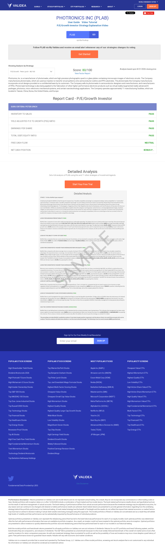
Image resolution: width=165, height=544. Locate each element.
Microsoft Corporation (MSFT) (103, 397)
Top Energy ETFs (134, 430)
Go (93, 34)
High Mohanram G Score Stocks (21, 382)
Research (95, 7)
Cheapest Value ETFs (136, 368)
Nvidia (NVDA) (96, 382)
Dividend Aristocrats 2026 (18, 373)
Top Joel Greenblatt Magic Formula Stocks (65, 382)
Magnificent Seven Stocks (58, 425)
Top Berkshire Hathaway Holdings (22, 458)
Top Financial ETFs (134, 420)
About (110, 7)
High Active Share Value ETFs (139, 387)
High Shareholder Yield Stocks (20, 368)
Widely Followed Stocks (57, 444)
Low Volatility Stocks (56, 420)
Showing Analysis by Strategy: (21, 66)
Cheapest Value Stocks (57, 392)
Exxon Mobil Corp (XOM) (100, 378)
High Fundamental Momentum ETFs (142, 406)
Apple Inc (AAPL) (97, 368)
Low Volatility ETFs (134, 382)
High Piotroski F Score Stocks (20, 378)
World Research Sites (147, 2)
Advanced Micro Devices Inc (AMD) (105, 425)
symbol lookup (82, 40)
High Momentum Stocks (57, 401)
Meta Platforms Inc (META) (102, 401)
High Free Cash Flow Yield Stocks (21, 439)
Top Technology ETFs (136, 416)
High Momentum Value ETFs (138, 401)
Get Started (84, 54)
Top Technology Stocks (17, 411)
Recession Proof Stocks (18, 430)
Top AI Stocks (13, 434)
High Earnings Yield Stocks (58, 434)
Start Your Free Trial (82, 184)
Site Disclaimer (82, 484)
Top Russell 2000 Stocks (18, 406)
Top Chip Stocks (54, 430)
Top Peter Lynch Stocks (57, 378)
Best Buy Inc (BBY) (98, 420)
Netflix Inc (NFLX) (97, 411)
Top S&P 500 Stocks (16, 392)
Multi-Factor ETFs (134, 411)
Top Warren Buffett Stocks (58, 368)
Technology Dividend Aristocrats (21, 453)
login (140, 6)
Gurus (37, 7)
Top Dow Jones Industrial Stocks (21, 401)
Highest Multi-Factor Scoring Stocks (62, 387)
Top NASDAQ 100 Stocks (18, 397)
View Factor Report (82, 73)
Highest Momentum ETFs (137, 373)
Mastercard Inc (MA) (99, 392)
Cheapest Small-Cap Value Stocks (61, 397)
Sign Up (101, 341)
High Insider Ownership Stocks (20, 387)
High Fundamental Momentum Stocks (23, 444)
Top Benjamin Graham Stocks (60, 373)
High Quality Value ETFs (136, 397)
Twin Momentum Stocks (18, 449)
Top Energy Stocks (15, 425)
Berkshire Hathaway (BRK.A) (102, 387)
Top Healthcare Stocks (17, 420)
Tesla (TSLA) (96, 430)
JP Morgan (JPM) (98, 434)
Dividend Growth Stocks (57, 439)
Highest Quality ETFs (135, 378)
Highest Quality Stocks (57, 406)
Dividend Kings (53, 453)
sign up (152, 6)
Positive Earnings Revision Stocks (61, 449)
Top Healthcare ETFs (135, 425)
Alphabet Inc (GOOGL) (99, 406)
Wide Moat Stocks (55, 416)
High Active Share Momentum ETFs (141, 392)
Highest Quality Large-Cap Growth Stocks (64, 411)
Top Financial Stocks (16, 416)
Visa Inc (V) (95, 416)
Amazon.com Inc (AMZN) (101, 373)
